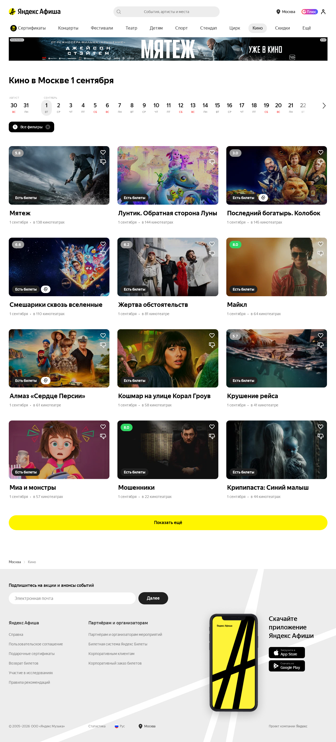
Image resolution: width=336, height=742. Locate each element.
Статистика (96, 726)
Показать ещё (168, 522)
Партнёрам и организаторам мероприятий (125, 634)
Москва (15, 562)
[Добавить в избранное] (103, 152)
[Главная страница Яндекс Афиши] (12, 11)
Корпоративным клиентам (111, 654)
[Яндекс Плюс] (309, 11)
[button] (306, 28)
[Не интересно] (103, 162)
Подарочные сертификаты (32, 654)
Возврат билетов (24, 663)
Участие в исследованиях (31, 673)
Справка (16, 634)
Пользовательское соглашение (36, 644)
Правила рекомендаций (29, 682)
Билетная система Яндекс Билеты (117, 644)
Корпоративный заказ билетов (115, 663)
